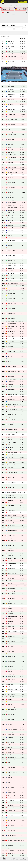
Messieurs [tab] (3, 33)
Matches (11, 5)
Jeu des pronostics (14, 859)
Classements (18, 5)
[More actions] (25, 25)
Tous (8, 12)
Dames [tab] (9, 33)
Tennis (4, 859)
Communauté (23, 859)
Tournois (24, 5)
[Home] (1, 5)
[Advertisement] (14, 19)
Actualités (5, 5)
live (2, 12)
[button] (15, 2)
